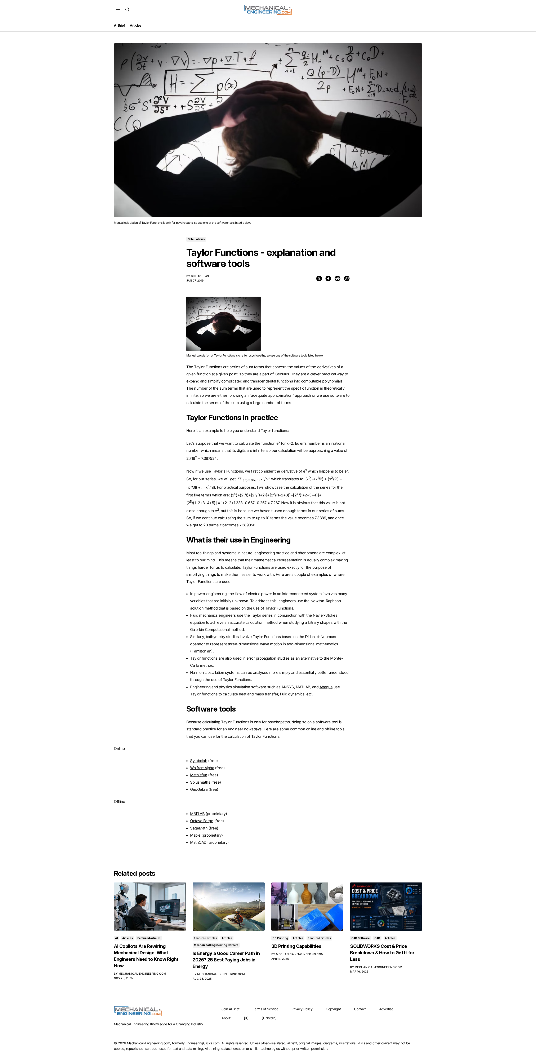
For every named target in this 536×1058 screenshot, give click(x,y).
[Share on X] (319, 278)
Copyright (333, 1009)
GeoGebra (198, 789)
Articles (135, 25)
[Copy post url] (347, 278)
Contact (360, 1009)
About (226, 1018)
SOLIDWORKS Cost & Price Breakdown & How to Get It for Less (382, 952)
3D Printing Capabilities (296, 946)
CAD (377, 938)
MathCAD (198, 842)
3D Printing (280, 938)
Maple (195, 835)
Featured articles (149, 938)
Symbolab (198, 760)
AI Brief (119, 25)
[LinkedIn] (269, 1018)
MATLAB (197, 813)
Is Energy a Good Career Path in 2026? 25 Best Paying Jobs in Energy (226, 960)
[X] (246, 1018)
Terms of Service (265, 1009)
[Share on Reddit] (337, 278)
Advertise (386, 1009)
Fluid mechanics (204, 615)
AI (116, 938)
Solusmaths (200, 782)
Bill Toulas (200, 276)
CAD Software (360, 938)
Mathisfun (198, 775)
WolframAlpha (202, 768)
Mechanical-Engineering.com (142, 973)
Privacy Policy (301, 1009)
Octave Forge (201, 821)
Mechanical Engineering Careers (216, 945)
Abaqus (326, 687)
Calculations (196, 239)
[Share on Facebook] (328, 278)
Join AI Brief (231, 1009)
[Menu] (118, 9)
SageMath (198, 828)
